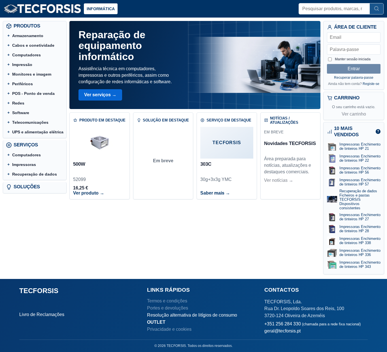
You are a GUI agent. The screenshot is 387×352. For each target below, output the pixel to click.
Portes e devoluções (167, 308)
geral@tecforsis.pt (282, 330)
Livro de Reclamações (41, 314)
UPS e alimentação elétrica (37, 132)
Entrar (354, 68)
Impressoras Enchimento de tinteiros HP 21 (359, 146)
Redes (18, 103)
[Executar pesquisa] (376, 8)
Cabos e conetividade (33, 45)
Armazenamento (27, 35)
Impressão (22, 64)
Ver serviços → (100, 94)
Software (20, 112)
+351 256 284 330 (312, 323)
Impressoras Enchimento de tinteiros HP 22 (359, 158)
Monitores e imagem (31, 74)
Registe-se (371, 84)
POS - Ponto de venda (33, 93)
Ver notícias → (278, 180)
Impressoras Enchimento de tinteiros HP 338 (359, 240)
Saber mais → (215, 193)
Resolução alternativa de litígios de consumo (192, 315)
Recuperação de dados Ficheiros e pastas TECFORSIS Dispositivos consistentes (358, 199)
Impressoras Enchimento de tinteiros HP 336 (359, 252)
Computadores (26, 55)
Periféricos (22, 84)
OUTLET (156, 322)
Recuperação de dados (34, 174)
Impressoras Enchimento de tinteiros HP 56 (359, 170)
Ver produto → (88, 193)
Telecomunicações (30, 122)
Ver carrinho (354, 114)
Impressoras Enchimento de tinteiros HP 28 (359, 229)
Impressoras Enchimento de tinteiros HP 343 (359, 264)
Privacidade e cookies (169, 329)
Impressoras (24, 164)
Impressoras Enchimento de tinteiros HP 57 (359, 182)
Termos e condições (167, 300)
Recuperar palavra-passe (353, 78)
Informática (101, 9)
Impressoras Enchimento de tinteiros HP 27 (359, 217)
